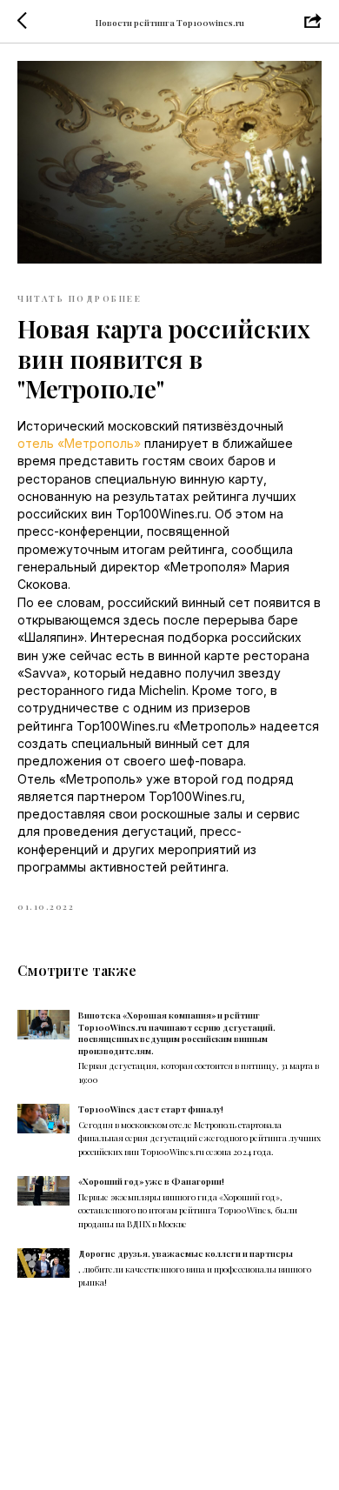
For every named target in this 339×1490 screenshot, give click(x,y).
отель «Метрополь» (79, 443)
